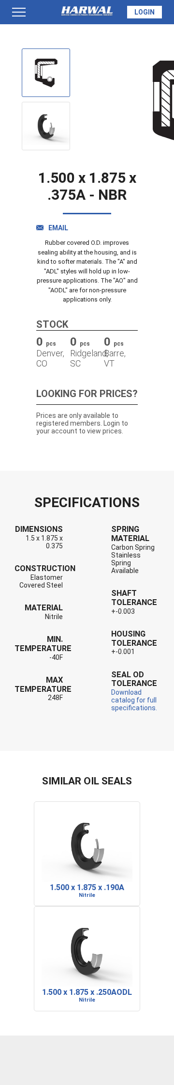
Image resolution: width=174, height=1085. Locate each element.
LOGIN (144, 12)
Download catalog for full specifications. (134, 700)
